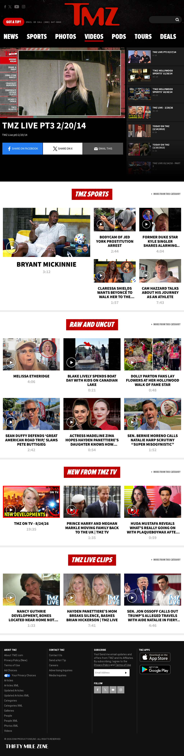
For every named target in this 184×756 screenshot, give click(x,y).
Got (13, 22)
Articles (8, 680)
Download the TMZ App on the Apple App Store (155, 657)
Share (25, 148)
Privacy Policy (102, 665)
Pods (119, 37)
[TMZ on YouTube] (113, 689)
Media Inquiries (57, 675)
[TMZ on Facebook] (5, 6)
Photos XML (11, 725)
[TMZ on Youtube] (16, 6)
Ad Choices (10, 670)
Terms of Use (12, 665)
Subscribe (126, 672)
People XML (11, 720)
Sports (37, 37)
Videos (94, 37)
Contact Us (55, 655)
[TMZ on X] (10, 6)
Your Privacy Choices (23, 675)
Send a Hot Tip (57, 660)
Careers (53, 665)
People (8, 715)
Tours (143, 37)
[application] (62, 82)
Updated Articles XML (16, 695)
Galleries (9, 710)
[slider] (62, 117)
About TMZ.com (13, 655)
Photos (65, 37)
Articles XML (11, 685)
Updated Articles (14, 690)
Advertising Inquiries (60, 670)
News (11, 37)
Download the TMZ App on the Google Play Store (155, 669)
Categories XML (13, 705)
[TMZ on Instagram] (23, 6)
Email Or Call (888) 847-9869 (43, 22)
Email (105, 148)
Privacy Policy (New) (15, 660)
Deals (168, 37)
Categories (10, 700)
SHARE (65, 148)
